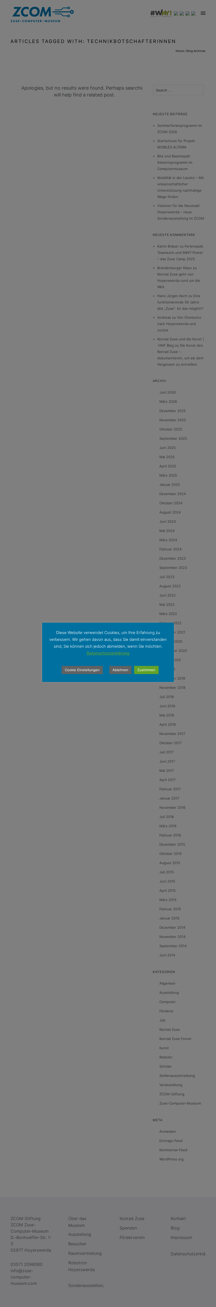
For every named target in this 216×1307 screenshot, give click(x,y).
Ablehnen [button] (120, 670)
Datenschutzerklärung (108, 653)
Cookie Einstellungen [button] (82, 670)
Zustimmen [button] (146, 670)
